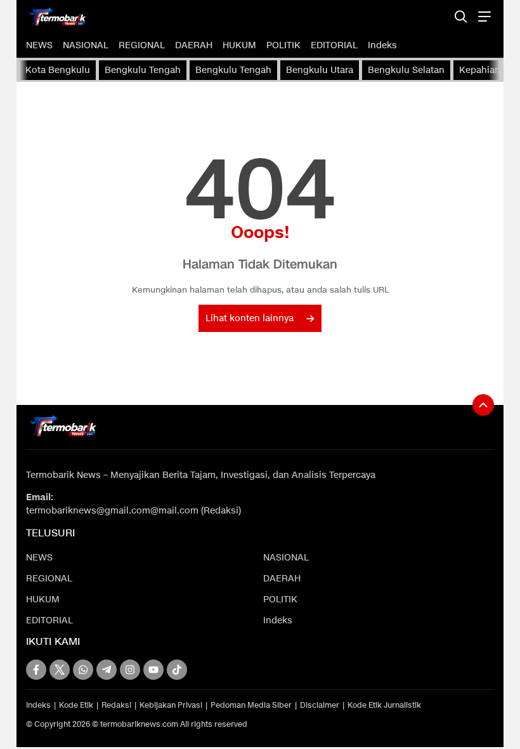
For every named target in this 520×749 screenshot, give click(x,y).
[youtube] (153, 670)
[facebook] (36, 670)
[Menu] (483, 16)
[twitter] (59, 670)
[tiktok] (177, 670)
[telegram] (106, 670)
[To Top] (483, 405)
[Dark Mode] (438, 16)
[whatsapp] (83, 670)
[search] (461, 16)
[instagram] (130, 670)
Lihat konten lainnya (249, 318)
